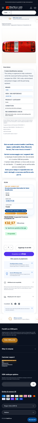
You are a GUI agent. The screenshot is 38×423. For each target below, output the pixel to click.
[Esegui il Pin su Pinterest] (19, 304)
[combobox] (19, 12)
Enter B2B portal (9, 340)
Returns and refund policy (7, 364)
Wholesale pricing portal (10, 213)
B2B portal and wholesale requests (9, 360)
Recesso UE (32, 419)
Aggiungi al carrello (24, 247)
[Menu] (3, 8)
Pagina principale (6, 23)
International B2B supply (21, 213)
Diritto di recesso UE (9, 392)
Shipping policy (5, 363)
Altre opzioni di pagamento (19, 259)
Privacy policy (4, 365)
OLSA (6, 182)
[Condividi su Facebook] (15, 304)
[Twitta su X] (12, 304)
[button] (35, 8)
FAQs (3, 361)
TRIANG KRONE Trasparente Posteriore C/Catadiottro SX (16, 25)
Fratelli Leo (9, 418)
